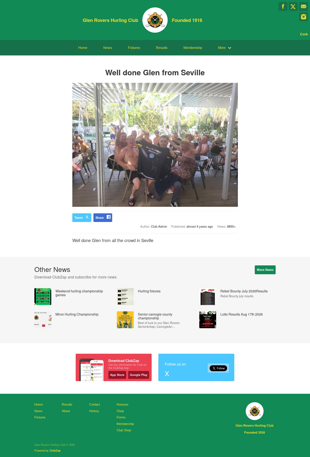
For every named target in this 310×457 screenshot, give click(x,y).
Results (161, 48)
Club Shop (124, 430)
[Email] (303, 6)
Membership (192, 48)
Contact (94, 404)
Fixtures (134, 48)
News (107, 48)
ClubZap (55, 450)
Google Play (138, 374)
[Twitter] (293, 6)
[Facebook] (283, 6)
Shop (120, 411)
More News (265, 270)
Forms (121, 417)
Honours (122, 404)
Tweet (78, 217)
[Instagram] (303, 16)
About (66, 411)
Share (100, 217)
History (94, 411)
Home (82, 48)
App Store (117, 374)
